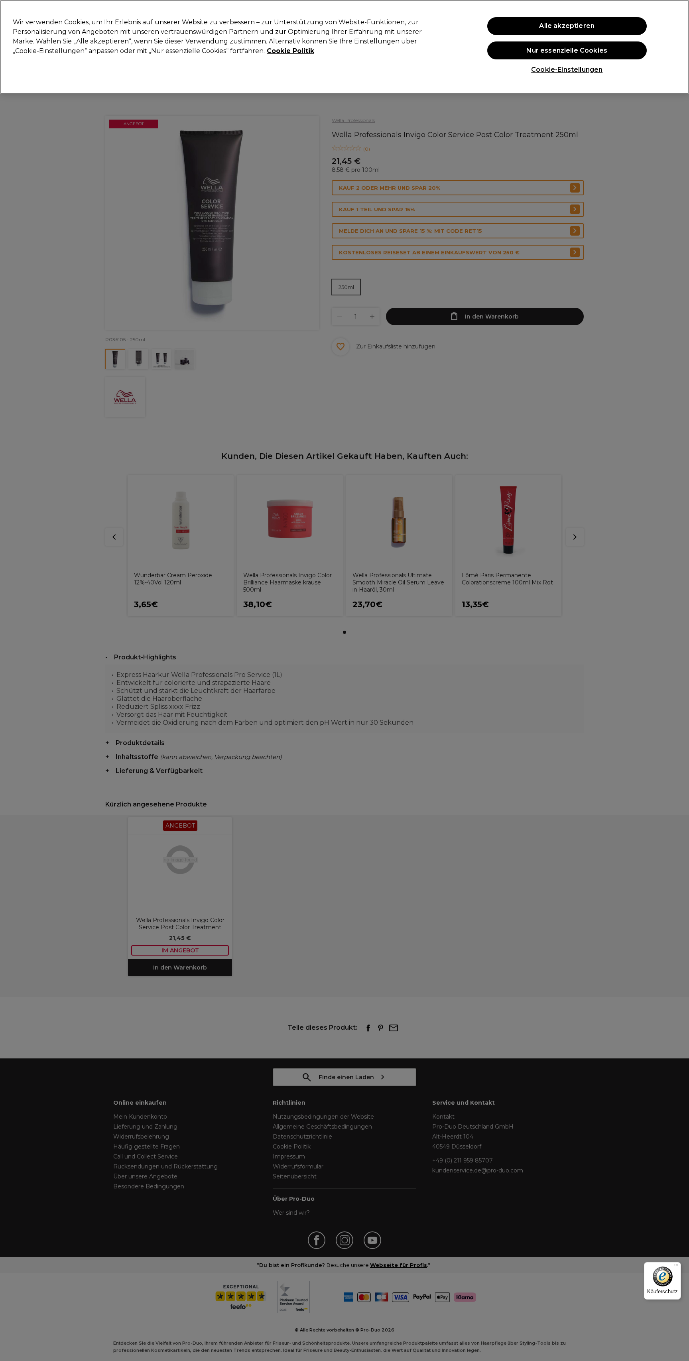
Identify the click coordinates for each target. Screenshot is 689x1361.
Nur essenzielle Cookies (566, 50)
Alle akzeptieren (567, 26)
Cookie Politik (290, 51)
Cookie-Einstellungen (566, 69)
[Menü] (676, 1267)
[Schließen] (676, 46)
